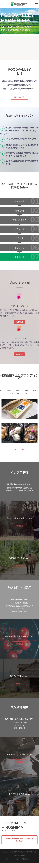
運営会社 (25, 859)
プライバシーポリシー (13, 859)
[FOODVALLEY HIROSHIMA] (19, 4)
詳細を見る (19, 322)
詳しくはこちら (19, 97)
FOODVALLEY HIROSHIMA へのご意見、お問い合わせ (20, 840)
